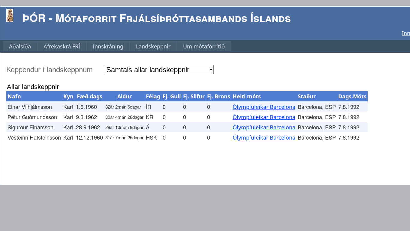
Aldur (124, 96)
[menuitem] (20, 46)
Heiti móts (247, 96)
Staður (307, 96)
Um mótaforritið (204, 46)
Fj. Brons (218, 96)
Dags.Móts (352, 96)
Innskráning (108, 46)
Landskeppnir (153, 46)
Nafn (14, 96)
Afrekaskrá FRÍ (62, 46)
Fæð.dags (89, 96)
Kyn (68, 96)
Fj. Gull (172, 96)
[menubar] (117, 46)
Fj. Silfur (194, 96)
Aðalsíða (20, 46)
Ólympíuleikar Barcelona (264, 106)
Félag (153, 96)
